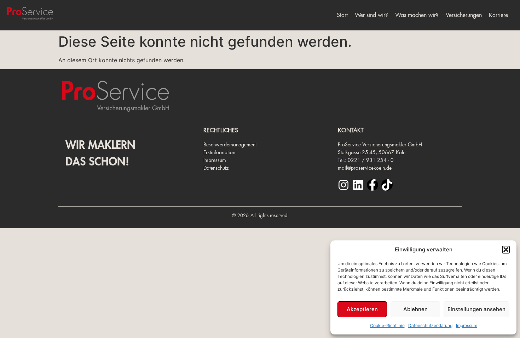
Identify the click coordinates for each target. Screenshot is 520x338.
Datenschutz (216, 167)
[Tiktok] (387, 185)
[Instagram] (343, 185)
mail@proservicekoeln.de (365, 167)
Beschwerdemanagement (229, 144)
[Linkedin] (358, 185)
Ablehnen (415, 309)
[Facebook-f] (372, 185)
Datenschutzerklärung (430, 325)
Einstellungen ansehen (476, 309)
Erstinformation (219, 152)
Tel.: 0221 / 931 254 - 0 (366, 160)
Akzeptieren (362, 309)
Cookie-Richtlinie (387, 325)
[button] (505, 249)
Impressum (466, 325)
